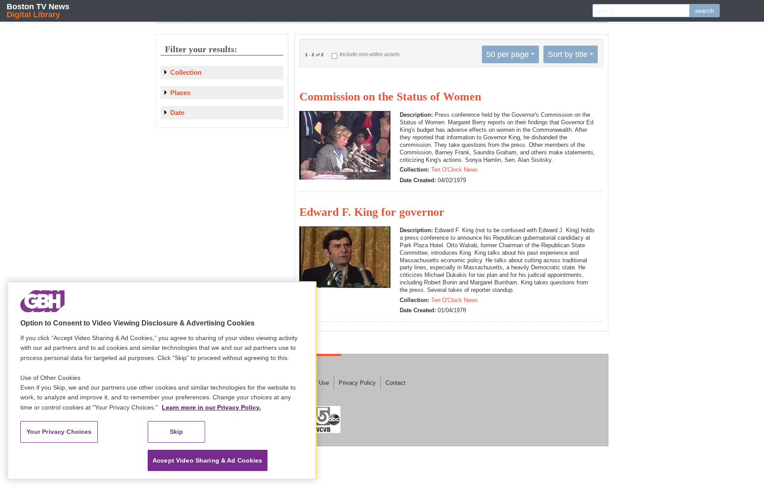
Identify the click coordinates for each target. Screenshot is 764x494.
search (704, 10)
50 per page (507, 54)
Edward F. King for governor (371, 212)
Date (177, 112)
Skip (176, 431)
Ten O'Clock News (454, 169)
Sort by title (568, 54)
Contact (395, 382)
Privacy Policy (357, 382)
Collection (186, 72)
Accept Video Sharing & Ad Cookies (208, 460)
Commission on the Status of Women (390, 96)
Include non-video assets (370, 54)
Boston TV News (38, 10)
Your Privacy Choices (59, 431)
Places (180, 92)
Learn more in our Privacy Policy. (211, 407)
